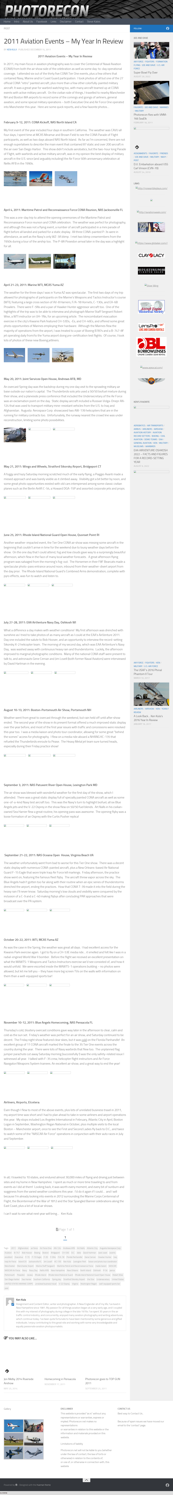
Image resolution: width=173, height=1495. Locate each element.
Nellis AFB (44, 1270)
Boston (46, 1253)
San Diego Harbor (12, 1279)
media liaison (100, 1266)
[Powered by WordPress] (16, 1485)
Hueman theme (44, 1485)
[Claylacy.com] (151, 256)
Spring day (56, 1279)
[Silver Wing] (151, 285)
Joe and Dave (148, 65)
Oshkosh (97, 1270)
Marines (164, 107)
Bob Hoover (27, 1253)
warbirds (150, 446)
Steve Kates (93, 21)
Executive (19, 1257)
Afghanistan (23, 1248)
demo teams (150, 439)
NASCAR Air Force (12, 1270)
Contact (79, 21)
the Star (90, 1279)
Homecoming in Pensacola (60, 1379)
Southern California (42, 1279)
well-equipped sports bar (109, 1284)
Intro (16, 21)
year (6, 1288)
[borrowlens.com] (151, 355)
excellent (8, 1257)
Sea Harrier (26, 1279)
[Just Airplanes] (151, 200)
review (30, 1275)
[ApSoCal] (151, 367)
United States (118, 1279)
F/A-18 (61, 1257)
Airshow (158, 429)
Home (7, 21)
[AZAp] (151, 383)
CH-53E (65, 1253)
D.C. (73, 1253)
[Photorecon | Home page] (47, 15)
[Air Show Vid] (151, 313)
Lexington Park (79, 1261)
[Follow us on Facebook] (167, 28)
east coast (102, 1253)
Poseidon (21, 1275)
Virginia (75, 1284)
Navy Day (33, 1270)
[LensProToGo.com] (151, 330)
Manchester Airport (25, 1266)
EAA (161, 439)
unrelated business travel (45, 1284)
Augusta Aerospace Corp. (110, 1248)
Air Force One (45, 1248)
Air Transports (155, 425)
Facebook (41, 21)
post (7, 28)
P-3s (105, 1270)
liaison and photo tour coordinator (102, 1261)
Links (53, 21)
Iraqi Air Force (10, 1261)
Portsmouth (10, 1275)
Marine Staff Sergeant (45, 1266)
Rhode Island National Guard (61, 1275)
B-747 (17, 1253)
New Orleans (72, 1270)
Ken (155, 443)
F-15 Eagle (36, 1257)
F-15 (27, 1257)
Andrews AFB (69, 1248)
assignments (140, 153)
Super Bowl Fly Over (146, 72)
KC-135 (57, 1261)
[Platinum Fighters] (151, 273)
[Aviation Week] (151, 212)
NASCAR (112, 1266)
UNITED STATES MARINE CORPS (19, 1284)
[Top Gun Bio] (151, 231)
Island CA (22, 1261)
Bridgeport (55, 1253)
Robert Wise (118, 1275)
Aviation (8, 1253)
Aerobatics (139, 425)
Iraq (115, 1257)
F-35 (46, 1257)
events (112, 1253)
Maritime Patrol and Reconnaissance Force (75, 1266)
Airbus (137, 429)
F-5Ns (53, 1257)
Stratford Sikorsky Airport (74, 1279)
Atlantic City (92, 1248)
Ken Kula (12, 49)
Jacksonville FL (35, 1261)
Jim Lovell (48, 1261)
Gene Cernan (90, 1257)
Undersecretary (103, 1279)
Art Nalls (81, 1248)
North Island (85, 1270)
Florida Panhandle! (74, 1257)
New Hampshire (58, 1270)
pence (112, 1270)
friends (164, 153)
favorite (138, 107)
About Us (28, 21)
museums (138, 446)
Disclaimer (66, 21)
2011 (13, 1248)
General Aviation (142, 443)
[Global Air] (151, 243)
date (79, 1253)
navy (163, 157)
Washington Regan (89, 1284)
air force (34, 1248)
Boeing (37, 1253)
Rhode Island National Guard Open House (92, 1275)
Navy (24, 1270)
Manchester (10, 1266)
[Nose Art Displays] (151, 188)
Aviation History (142, 432)
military (139, 111)
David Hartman (89, 1253)
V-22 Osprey (64, 1284)
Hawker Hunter (104, 1257)
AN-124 (57, 1248)
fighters (149, 61)
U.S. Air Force (151, 666)
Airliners (147, 429)
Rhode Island (40, 1275)
